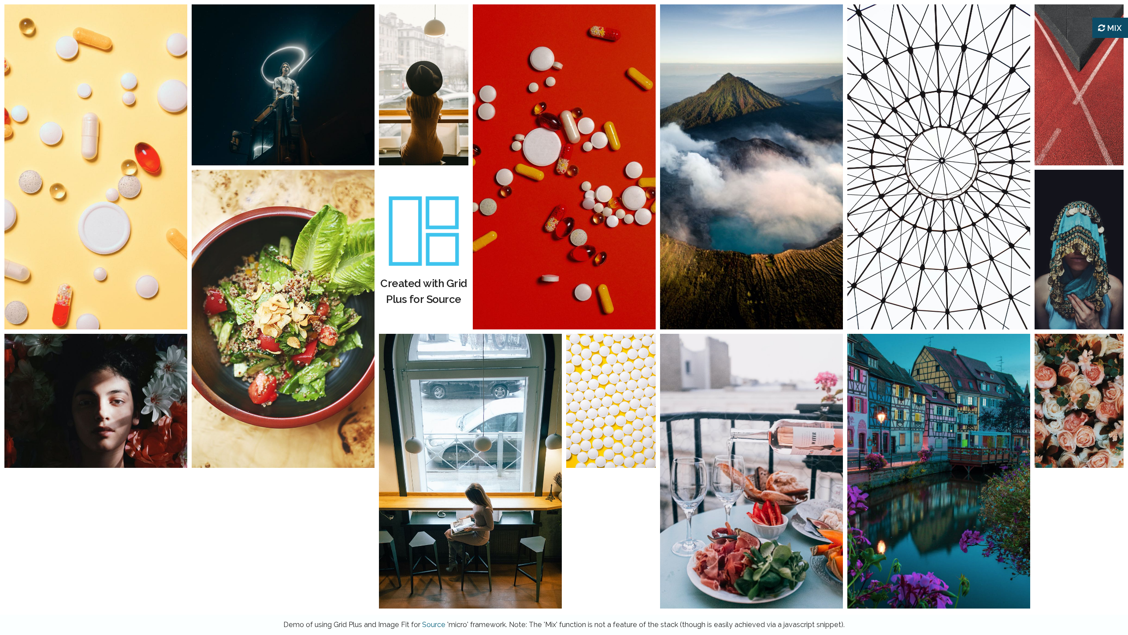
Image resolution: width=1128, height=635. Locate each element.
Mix (1113, 28)
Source (433, 624)
